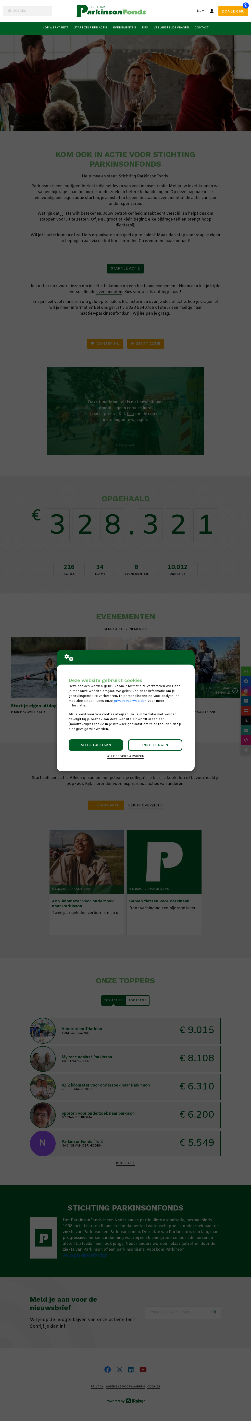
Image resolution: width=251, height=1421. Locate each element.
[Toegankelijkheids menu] (246, 5)
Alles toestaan (96, 745)
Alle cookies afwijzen (125, 756)
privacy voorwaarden (130, 701)
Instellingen (155, 745)
